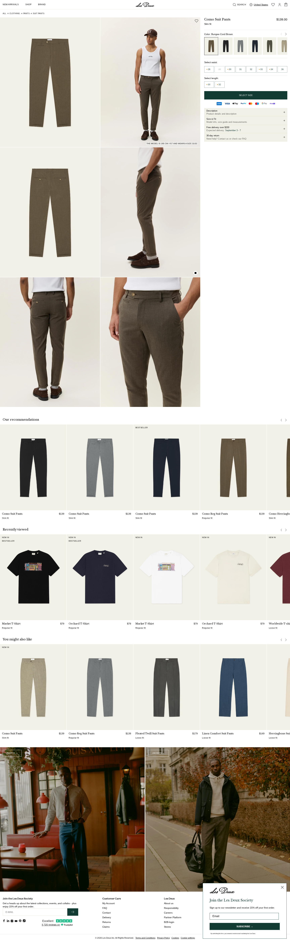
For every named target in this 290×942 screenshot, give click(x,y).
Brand (42, 4)
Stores (167, 926)
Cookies (175, 938)
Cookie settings (188, 938)
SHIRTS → (12, 753)
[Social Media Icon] (4, 920)
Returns (106, 922)
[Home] (145, 4)
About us (168, 903)
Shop (28, 4)
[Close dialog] (282, 887)
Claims (106, 926)
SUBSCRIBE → (244, 926)
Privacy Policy (163, 938)
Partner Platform (172, 917)
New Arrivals (11, 4)
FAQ (104, 908)
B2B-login (169, 922)
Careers (168, 912)
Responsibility (171, 908)
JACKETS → (158, 753)
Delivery (106, 917)
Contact (106, 912)
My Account (108, 903)
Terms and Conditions (145, 938)
